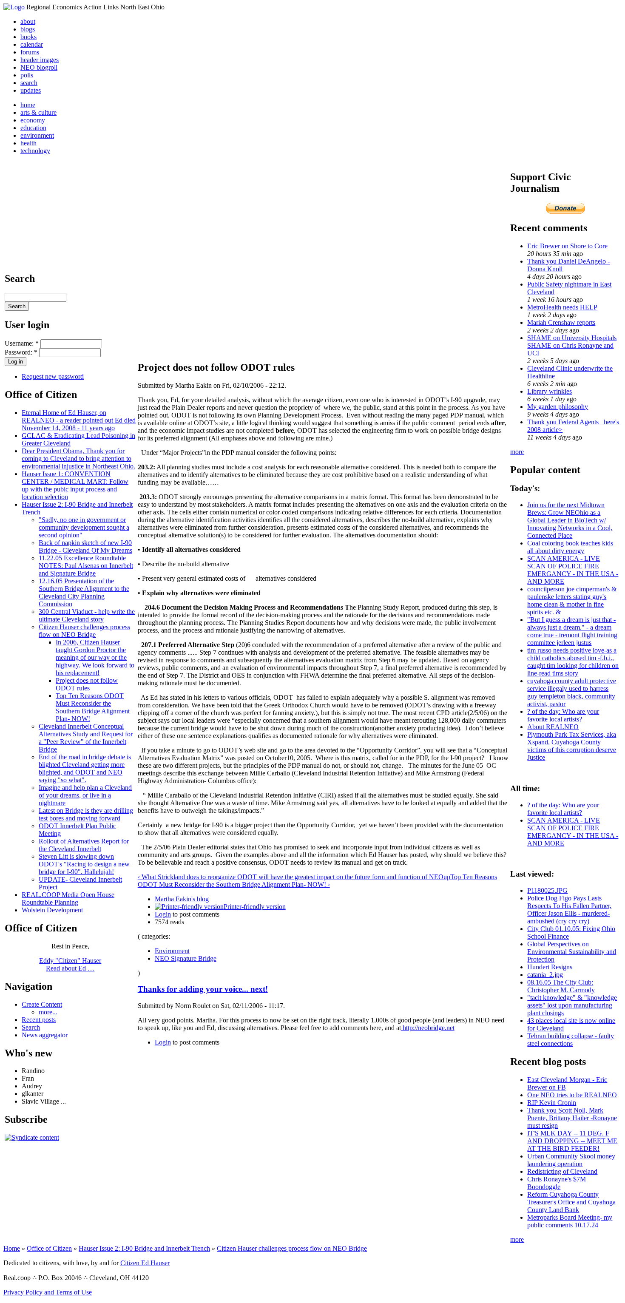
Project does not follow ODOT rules (87, 684)
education (33, 127)
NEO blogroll (38, 67)
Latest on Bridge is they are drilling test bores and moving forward (86, 814)
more (517, 451)
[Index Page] (14, 7)
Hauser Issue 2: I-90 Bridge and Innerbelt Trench (144, 1248)
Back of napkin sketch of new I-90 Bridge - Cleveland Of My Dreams (85, 546)
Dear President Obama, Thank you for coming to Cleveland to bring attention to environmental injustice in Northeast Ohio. (78, 458)
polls (26, 75)
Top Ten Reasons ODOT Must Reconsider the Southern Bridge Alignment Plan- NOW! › (317, 880)
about (27, 21)
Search (31, 1027)
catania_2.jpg (545, 974)
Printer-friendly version (255, 906)
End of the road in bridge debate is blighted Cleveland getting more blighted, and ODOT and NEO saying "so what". (85, 768)
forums (29, 52)
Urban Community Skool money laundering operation (571, 1160)
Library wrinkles (549, 391)
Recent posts (39, 1019)
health (28, 143)
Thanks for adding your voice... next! (203, 989)
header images (39, 59)
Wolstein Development (52, 910)
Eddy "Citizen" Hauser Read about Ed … (70, 964)
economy (32, 120)
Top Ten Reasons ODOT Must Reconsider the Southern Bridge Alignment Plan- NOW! (93, 707)
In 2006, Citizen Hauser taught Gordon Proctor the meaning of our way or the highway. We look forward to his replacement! (95, 657)
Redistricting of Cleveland (562, 1171)
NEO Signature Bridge (185, 958)
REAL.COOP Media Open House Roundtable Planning (68, 898)
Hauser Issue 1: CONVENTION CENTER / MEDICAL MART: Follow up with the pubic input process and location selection (75, 485)
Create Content (42, 1004)
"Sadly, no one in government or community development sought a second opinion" (84, 527)
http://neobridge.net (428, 1027)
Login (163, 914)
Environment (172, 950)
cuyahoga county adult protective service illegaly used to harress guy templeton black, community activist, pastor (571, 692)
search (28, 82)
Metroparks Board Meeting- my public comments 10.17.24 (569, 1221)
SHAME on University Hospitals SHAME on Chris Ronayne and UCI (571, 345)
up (446, 876)
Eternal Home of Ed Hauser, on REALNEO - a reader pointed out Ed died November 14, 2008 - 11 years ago (79, 420)
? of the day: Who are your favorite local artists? (563, 715)
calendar (31, 44)
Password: (21, 352)
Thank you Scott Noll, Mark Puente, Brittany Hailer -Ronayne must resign (572, 1118)
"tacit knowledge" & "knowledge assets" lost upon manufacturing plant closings (572, 1005)
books (28, 36)
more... (48, 1012)
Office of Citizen (49, 1248)
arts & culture (38, 112)
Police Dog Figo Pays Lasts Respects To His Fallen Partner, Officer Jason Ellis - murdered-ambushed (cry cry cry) (569, 909)
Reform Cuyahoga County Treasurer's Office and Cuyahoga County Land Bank (571, 1202)
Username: (22, 343)
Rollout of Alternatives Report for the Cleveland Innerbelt (84, 844)
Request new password (53, 376)
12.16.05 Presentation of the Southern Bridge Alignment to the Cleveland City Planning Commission (84, 592)
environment (37, 135)
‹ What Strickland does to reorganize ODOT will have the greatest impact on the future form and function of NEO (290, 876)
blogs (27, 29)
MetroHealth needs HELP (562, 307)
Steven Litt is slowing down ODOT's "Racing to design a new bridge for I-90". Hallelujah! (84, 864)
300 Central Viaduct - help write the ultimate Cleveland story (87, 615)
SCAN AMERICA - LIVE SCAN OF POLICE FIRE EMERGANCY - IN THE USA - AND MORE (572, 570)
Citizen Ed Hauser (145, 1262)
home (27, 104)
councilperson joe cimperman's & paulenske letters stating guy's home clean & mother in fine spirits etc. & (571, 600)
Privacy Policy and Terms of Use (47, 1292)
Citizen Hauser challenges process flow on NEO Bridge (84, 630)
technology (35, 150)
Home (11, 1248)
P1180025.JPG (547, 890)
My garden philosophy (557, 406)
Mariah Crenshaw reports (561, 322)
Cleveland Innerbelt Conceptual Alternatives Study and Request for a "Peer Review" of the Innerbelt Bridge (86, 738)
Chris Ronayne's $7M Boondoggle (556, 1182)
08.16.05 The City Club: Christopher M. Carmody (561, 986)
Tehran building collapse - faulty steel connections (570, 1039)
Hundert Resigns (549, 967)
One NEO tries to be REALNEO (572, 1095)
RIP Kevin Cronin (551, 1102)
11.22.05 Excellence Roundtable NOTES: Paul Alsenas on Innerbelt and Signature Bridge (86, 565)
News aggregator (45, 1035)
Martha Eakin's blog (182, 899)
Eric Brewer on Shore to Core (567, 246)
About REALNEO (553, 726)
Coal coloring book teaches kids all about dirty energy (570, 546)
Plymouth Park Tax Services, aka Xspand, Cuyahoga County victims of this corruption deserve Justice (571, 746)
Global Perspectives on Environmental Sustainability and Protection (571, 951)
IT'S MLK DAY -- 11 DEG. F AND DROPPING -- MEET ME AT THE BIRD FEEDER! (572, 1141)
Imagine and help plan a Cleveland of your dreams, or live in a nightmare (85, 795)
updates (30, 90)
